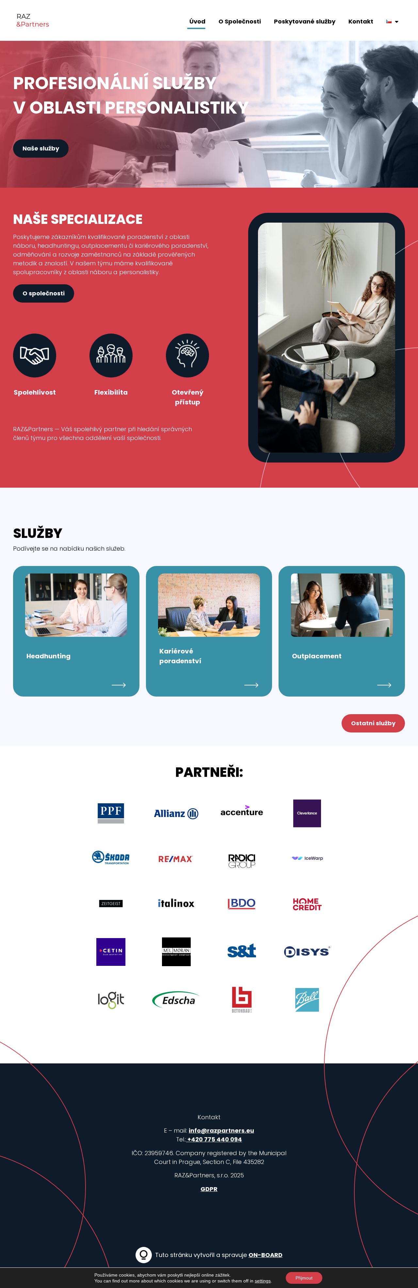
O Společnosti (239, 21)
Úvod (197, 21)
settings (263, 1280)
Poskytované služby (304, 21)
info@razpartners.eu (221, 1130)
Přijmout (304, 1277)
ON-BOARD (265, 1255)
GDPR (209, 1189)
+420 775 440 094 (214, 1139)
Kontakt (360, 21)
